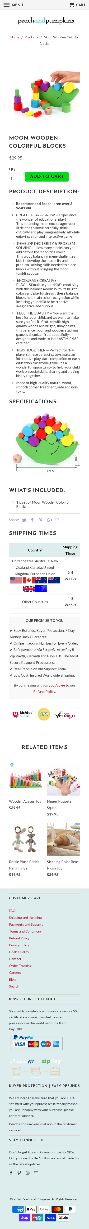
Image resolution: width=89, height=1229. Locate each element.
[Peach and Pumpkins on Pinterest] (19, 1172)
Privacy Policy (19, 945)
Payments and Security (26, 924)
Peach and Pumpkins (36, 1199)
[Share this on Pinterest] (40, 520)
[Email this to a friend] (56, 520)
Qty (12, 169)
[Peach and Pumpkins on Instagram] (28, 1172)
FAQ (12, 911)
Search (14, 986)
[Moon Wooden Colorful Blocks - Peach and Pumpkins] (44, 89)
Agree (60, 685)
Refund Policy (44, 691)
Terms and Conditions (25, 931)
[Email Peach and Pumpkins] (36, 1172)
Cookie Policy (19, 952)
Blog (12, 979)
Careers (15, 972)
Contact (15, 959)
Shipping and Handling (25, 917)
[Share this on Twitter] (23, 520)
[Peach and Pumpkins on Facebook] (11, 1172)
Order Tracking (20, 966)
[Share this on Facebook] (31, 520)
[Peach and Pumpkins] (44, 21)
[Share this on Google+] (48, 520)
